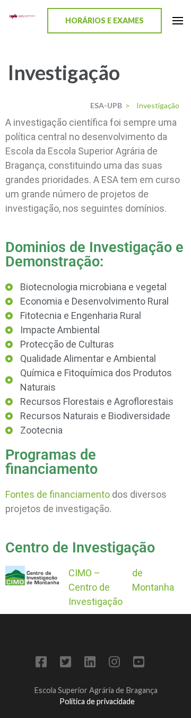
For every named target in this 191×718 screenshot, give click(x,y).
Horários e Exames (104, 20)
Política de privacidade (97, 701)
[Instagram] (114, 663)
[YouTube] (138, 663)
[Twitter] (65, 663)
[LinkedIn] (90, 663)
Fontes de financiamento (57, 494)
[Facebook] (41, 663)
